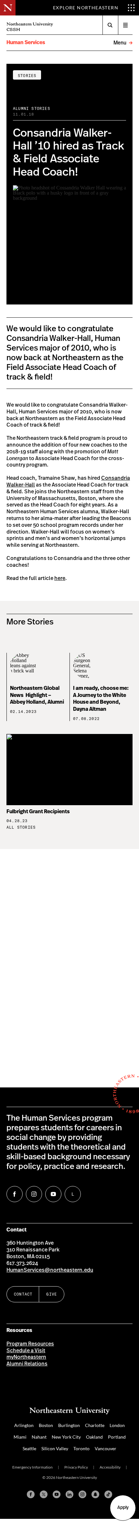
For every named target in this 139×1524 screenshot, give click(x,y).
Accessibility (110, 1467)
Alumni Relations (27, 1363)
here (59, 578)
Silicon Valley (54, 1448)
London (117, 1425)
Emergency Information (32, 1467)
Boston (46, 1425)
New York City (66, 1437)
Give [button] (51, 1294)
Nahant (39, 1437)
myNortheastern (26, 1357)
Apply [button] (123, 1507)
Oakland (94, 1437)
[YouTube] (56, 1494)
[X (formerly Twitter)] (44, 1494)
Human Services (25, 42)
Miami (20, 1437)
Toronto (81, 1448)
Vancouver (105, 1448)
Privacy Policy (76, 1467)
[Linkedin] (69, 1494)
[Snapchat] (95, 1494)
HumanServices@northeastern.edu (49, 1270)
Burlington (69, 1425)
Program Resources (30, 1343)
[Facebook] (31, 1494)
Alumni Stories (31, 108)
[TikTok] (108, 1494)
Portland (117, 1437)
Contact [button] (23, 1294)
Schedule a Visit (25, 1350)
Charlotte (94, 1425)
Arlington (24, 1425)
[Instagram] (82, 1494)
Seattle (29, 1448)
